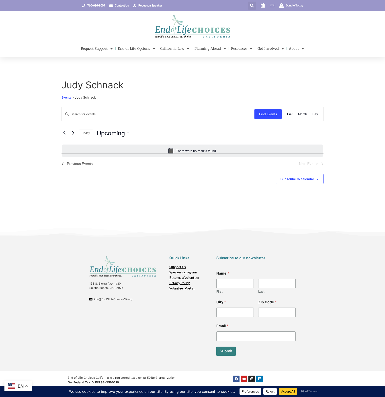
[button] (252, 6)
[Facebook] (236, 379)
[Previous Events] (64, 133)
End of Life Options (134, 48)
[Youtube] (244, 379)
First (219, 291)
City (221, 302)
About (294, 48)
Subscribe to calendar (297, 179)
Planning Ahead (208, 48)
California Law (172, 48)
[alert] (192, 151)
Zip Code (267, 302)
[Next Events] (73, 133)
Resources (239, 48)
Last (261, 291)
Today (86, 133)
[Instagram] (251, 379)
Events (66, 97)
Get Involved (268, 48)
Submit (226, 351)
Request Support (94, 48)
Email (222, 326)
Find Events (268, 114)
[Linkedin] (259, 379)
